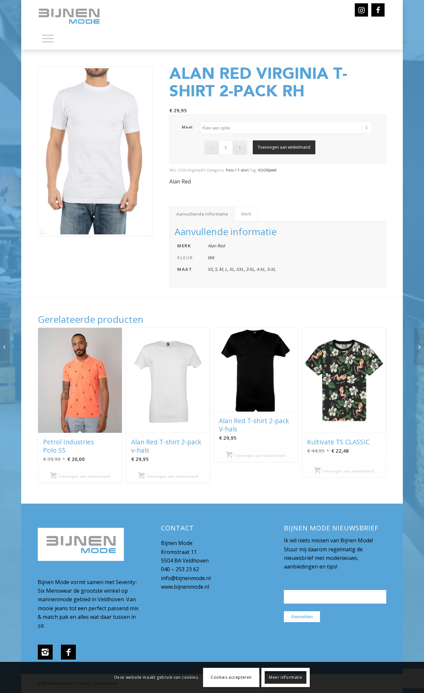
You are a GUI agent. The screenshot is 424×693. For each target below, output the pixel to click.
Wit (211, 258)
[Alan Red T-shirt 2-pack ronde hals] (419, 346)
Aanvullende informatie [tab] (202, 214)
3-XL (250, 269)
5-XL (271, 269)
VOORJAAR (267, 170)
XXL (240, 269)
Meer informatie (285, 677)
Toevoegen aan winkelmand (284, 147)
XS (210, 269)
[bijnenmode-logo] (74, 16)
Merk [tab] (246, 214)
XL (231, 269)
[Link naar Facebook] (378, 10)
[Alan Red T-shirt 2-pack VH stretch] (5, 346)
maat (187, 126)
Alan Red (180, 181)
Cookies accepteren (231, 677)
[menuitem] (48, 39)
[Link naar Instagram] (361, 10)
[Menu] (48, 38)
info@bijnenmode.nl (186, 578)
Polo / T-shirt (237, 170)
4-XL (260, 269)
